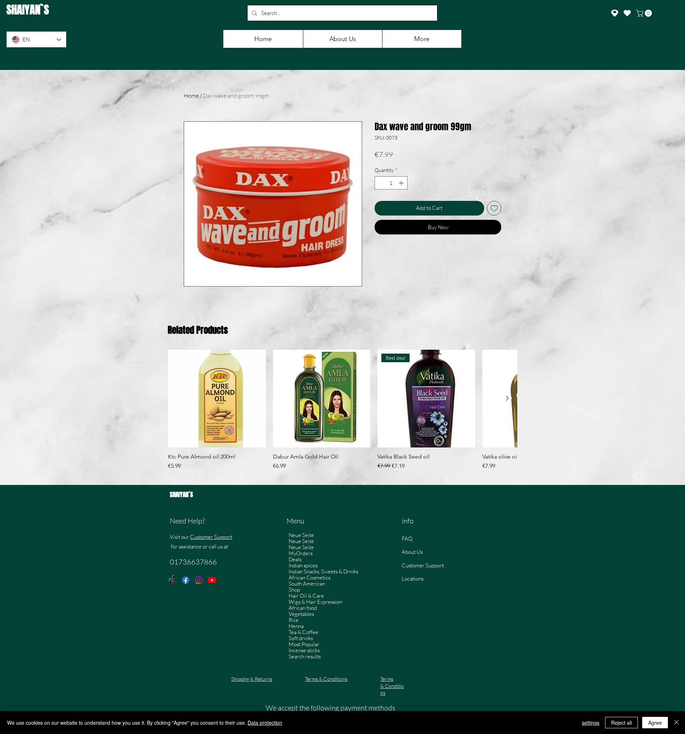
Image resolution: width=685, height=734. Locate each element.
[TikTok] (172, 580)
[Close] (676, 722)
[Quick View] (217, 398)
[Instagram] (199, 580)
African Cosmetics (309, 577)
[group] (342, 413)
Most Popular (304, 644)
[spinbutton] (391, 183)
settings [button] (590, 722)
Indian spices (303, 565)
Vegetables (301, 614)
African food (303, 608)
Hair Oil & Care (306, 596)
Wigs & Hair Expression (315, 602)
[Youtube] (212, 580)
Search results (305, 656)
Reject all (621, 722)
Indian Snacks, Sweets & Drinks (323, 571)
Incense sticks (304, 650)
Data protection (265, 722)
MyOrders (301, 553)
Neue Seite (301, 535)
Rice (294, 620)
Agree (655, 722)
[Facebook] (186, 580)
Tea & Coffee (303, 632)
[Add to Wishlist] (494, 208)
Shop (294, 590)
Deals (295, 559)
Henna (296, 626)
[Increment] (401, 183)
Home (191, 95)
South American (307, 584)
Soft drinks (301, 638)
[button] (645, 13)
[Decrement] (380, 183)
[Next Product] (507, 398)
